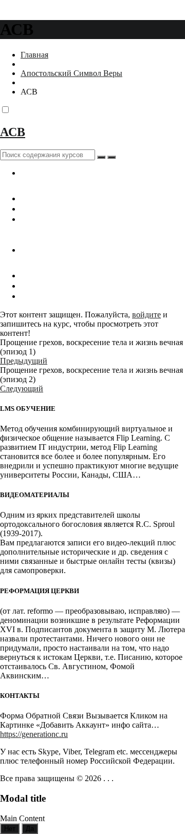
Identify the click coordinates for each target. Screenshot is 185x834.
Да (30, 828)
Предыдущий (23, 360)
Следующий (21, 388)
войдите (146, 314)
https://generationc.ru (34, 734)
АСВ (12, 132)
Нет (9, 828)
